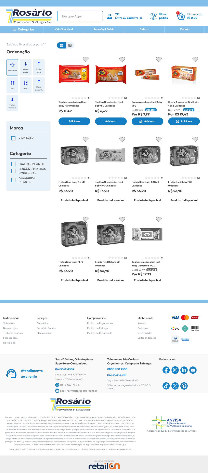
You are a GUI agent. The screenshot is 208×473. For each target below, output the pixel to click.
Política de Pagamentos (100, 323)
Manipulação (44, 332)
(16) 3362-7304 (64, 369)
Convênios (42, 323)
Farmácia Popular (46, 328)
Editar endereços (147, 337)
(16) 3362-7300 (116, 375)
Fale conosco (10, 337)
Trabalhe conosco (13, 332)
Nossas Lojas (10, 328)
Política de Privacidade (99, 332)
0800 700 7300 (117, 369)
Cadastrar (143, 328)
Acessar (142, 323)
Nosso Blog (9, 342)
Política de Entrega (97, 328)
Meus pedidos (145, 332)
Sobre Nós (9, 323)
